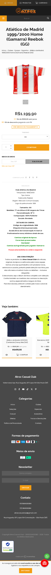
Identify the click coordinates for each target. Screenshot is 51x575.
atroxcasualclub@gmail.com (25, 513)
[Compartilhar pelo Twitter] (33, 177)
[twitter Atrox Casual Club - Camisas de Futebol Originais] (32, 389)
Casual (13, 414)
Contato (38, 423)
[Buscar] (48, 18)
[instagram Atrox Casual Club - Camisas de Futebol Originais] (15, 389)
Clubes (10, 50)
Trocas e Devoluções (38, 418)
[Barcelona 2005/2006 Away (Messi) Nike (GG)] (41, 355)
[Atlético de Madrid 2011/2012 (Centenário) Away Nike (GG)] (7, 355)
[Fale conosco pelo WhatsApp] (47, 556)
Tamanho (25, 132)
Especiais (38, 409)
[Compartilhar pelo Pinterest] (36, 177)
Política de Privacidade (13, 423)
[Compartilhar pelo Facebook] (29, 177)
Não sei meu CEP (8, 166)
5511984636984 (25, 504)
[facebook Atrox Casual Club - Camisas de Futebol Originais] (19, 389)
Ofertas (12, 418)
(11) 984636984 (25, 508)
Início (4, 50)
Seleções (12, 409)
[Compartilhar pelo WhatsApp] (26, 177)
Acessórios (38, 414)
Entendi (25, 571)
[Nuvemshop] (25, 557)
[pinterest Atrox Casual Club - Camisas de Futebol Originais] (36, 389)
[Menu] (3, 18)
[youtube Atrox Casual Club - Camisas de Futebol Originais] (23, 389)
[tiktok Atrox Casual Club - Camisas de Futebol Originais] (27, 389)
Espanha (25, 50)
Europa (17, 50)
